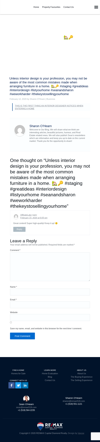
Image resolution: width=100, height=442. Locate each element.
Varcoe (81, 433)
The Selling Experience (81, 380)
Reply (19, 229)
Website (14, 312)
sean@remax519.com (26, 407)
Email (13, 300)
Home (36, 6)
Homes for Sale (18, 373)
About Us (81, 373)
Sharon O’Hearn (37, 99)
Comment (15, 250)
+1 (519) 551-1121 (73, 404)
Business (50, 99)
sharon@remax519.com (74, 401)
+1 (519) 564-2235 (26, 410)
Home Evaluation (50, 373)
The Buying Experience (81, 377)
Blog (50, 377)
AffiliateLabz (26, 215)
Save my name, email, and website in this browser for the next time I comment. (46, 328)
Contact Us (68, 6)
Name (13, 287)
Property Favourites (51, 6)
